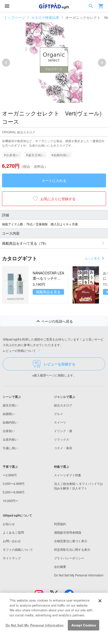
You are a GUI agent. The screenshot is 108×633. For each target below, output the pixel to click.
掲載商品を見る (48, 291)
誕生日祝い (10, 405)
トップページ (14, 17)
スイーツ (60, 422)
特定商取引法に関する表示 (72, 549)
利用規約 (60, 524)
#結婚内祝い (60, 155)
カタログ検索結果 (45, 17)
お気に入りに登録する (58, 198)
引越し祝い (10, 448)
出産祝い (9, 431)
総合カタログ (63, 405)
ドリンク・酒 (63, 431)
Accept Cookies (83, 625)
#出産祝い (11, 155)
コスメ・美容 (63, 448)
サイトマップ (12, 558)
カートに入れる (54, 180)
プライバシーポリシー (69, 558)
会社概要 (60, 566)
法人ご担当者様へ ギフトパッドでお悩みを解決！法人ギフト (78, 485)
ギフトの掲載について (18, 549)
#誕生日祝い (35, 155)
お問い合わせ (12, 541)
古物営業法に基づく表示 (70, 541)
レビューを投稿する (59, 363)
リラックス (61, 439)
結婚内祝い (10, 422)
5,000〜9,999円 (13, 492)
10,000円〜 (10, 500)
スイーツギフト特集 (67, 475)
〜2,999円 (10, 475)
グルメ (58, 413)
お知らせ (9, 524)
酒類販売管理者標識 (67, 532)
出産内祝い (10, 439)
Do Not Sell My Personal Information (35, 625)
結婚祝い (9, 413)
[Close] (99, 600)
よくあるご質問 (13, 532)
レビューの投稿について (19, 350)
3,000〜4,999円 (13, 483)
